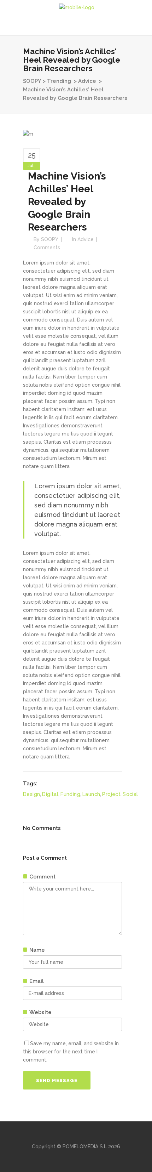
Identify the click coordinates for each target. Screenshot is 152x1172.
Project (111, 794)
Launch (91, 794)
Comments (47, 247)
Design (31, 794)
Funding (70, 794)
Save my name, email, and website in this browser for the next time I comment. (71, 1052)
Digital (50, 794)
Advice (87, 81)
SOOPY (32, 81)
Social (130, 794)
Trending (59, 81)
